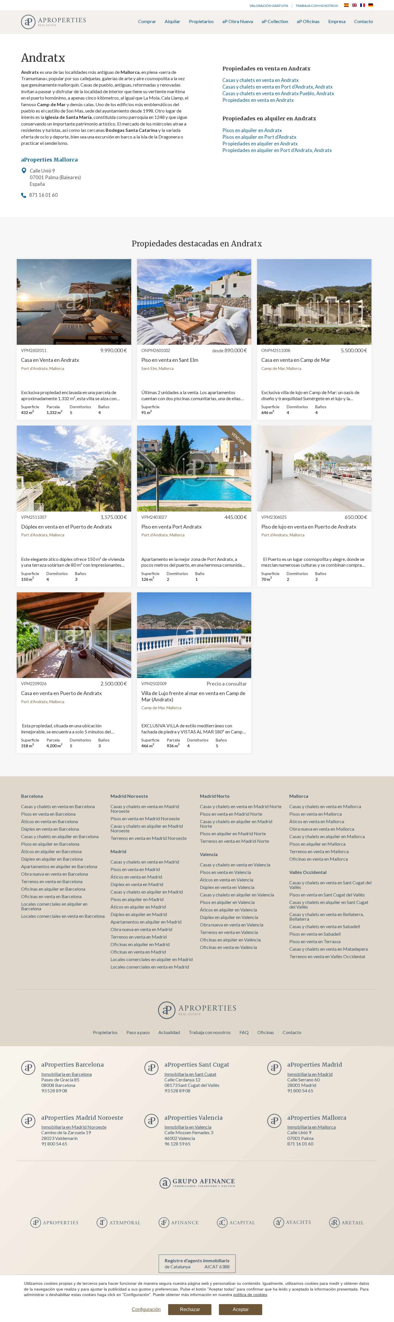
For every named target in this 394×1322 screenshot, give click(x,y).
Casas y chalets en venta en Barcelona (58, 806)
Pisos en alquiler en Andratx (252, 130)
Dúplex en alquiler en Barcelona (52, 859)
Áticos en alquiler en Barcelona (51, 851)
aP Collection (275, 21)
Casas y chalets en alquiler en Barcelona (60, 836)
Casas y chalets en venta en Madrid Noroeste (144, 809)
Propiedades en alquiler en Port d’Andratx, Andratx (277, 150)
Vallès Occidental (308, 872)
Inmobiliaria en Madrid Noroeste (73, 1127)
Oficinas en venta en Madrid (138, 951)
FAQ (244, 1032)
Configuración (146, 1309)
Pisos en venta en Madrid (135, 869)
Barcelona (32, 796)
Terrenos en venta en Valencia (229, 932)
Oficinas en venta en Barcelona (51, 896)
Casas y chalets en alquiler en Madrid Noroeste (146, 828)
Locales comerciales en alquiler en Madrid (151, 959)
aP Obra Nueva (237, 21)
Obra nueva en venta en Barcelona (54, 874)
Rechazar (190, 1309)
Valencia (209, 854)
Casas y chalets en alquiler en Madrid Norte (236, 824)
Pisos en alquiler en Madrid (137, 899)
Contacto (363, 21)
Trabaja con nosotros (317, 5)
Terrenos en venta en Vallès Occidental (327, 956)
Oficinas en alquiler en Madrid (140, 944)
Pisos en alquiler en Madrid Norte (233, 833)
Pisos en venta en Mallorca (315, 814)
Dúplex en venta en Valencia (227, 887)
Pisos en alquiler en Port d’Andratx (259, 137)
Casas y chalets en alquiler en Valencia (237, 894)
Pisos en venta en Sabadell (315, 934)
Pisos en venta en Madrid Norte (231, 814)
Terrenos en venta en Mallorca (319, 851)
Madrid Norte (215, 796)
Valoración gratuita (268, 5)
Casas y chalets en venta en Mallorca (325, 806)
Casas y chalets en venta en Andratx (260, 80)
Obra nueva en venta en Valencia (231, 924)
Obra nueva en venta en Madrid (141, 929)
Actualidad (169, 1032)
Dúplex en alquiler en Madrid (138, 914)
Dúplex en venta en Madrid (136, 884)
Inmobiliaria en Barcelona (66, 1074)
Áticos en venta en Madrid (136, 876)
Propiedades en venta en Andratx (258, 100)
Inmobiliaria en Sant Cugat (190, 1074)
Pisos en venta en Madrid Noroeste (145, 818)
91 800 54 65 (300, 1090)
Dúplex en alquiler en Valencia (229, 917)
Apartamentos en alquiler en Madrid (145, 921)
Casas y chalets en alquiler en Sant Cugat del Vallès (328, 904)
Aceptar (241, 1309)
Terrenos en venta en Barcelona (51, 881)
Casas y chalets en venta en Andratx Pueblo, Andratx (278, 93)
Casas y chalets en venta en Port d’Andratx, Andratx (277, 87)
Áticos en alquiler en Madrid (138, 906)
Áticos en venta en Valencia (226, 879)
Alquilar (172, 21)
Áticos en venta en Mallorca (316, 821)
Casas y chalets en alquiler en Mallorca (327, 836)
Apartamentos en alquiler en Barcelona (59, 866)
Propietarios (201, 21)
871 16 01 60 (43, 195)
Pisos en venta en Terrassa (315, 941)
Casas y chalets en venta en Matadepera (328, 949)
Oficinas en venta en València (228, 947)
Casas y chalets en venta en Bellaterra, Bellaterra (326, 916)
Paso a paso (138, 1032)
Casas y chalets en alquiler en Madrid (146, 891)
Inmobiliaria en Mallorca (311, 1127)
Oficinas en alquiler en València (230, 939)
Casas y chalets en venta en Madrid (144, 861)
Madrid (118, 851)
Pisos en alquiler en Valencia (227, 902)
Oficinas (265, 1032)
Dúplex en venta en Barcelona (50, 829)
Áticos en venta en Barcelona (49, 821)
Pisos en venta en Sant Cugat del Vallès (327, 894)
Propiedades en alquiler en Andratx (260, 144)
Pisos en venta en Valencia (225, 872)
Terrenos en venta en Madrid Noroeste (148, 838)
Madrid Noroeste (129, 796)
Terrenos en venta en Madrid (138, 936)
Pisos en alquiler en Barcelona (50, 844)
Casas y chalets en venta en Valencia (235, 864)
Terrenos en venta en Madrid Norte (234, 841)
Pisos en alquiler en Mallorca (317, 844)
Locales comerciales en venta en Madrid (149, 966)
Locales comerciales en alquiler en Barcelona (54, 906)
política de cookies (250, 1294)
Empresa (337, 21)
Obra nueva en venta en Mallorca (321, 829)
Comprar (147, 21)
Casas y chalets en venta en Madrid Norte (241, 806)
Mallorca (298, 796)
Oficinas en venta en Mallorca (318, 859)
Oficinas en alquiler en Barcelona (53, 889)
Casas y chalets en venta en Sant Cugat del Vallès (330, 885)
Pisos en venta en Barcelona (48, 814)
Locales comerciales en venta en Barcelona (63, 916)
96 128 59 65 (177, 1143)
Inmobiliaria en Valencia (187, 1127)
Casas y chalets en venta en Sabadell (324, 926)
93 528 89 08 (54, 1090)
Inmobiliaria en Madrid (310, 1074)
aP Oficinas (308, 21)
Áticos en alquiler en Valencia (228, 909)
